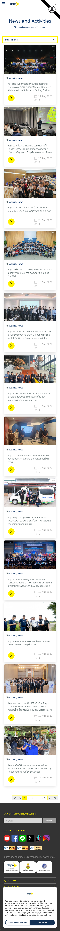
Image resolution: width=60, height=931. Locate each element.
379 (44, 798)
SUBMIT (50, 820)
